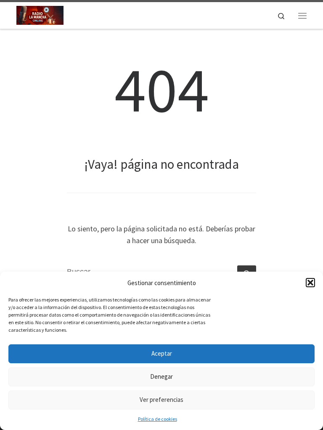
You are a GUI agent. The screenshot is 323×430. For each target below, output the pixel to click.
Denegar (161, 376)
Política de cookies (157, 419)
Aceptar (161, 353)
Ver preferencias (161, 400)
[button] (310, 282)
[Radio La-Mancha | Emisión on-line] (40, 14)
